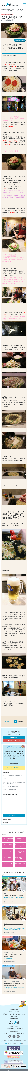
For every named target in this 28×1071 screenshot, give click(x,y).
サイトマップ (18, 1043)
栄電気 (5, 893)
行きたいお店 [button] (14, 740)
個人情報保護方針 (14, 1018)
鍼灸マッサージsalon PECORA (11, 981)
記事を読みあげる (20, 40)
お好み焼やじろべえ (9, 952)
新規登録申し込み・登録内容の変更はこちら (14, 1014)
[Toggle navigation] (24, 4)
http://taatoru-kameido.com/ (10, 794)
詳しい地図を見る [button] (14, 815)
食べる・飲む (21, 9)
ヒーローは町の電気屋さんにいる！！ (13, 895)
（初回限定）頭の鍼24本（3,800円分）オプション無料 (14, 988)
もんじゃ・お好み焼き (7, 10)
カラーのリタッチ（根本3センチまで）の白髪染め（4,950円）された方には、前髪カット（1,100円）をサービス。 (14, 928)
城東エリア (14, 9)
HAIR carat (7, 922)
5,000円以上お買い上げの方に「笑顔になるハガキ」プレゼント (14, 898)
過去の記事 (7, 721)
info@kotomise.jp (14, 1031)
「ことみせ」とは (14, 1009)
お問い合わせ (14, 1016)
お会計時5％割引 (8, 958)
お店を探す (7, 9)
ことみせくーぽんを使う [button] (13, 767)
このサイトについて (14, 1012)
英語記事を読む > (14, 737)
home (2, 9)
